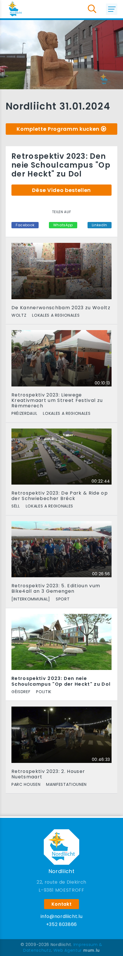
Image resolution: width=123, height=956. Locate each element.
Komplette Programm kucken (58, 128)
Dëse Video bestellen (61, 190)
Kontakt (61, 904)
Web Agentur (67, 950)
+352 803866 (61, 924)
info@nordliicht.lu (62, 916)
